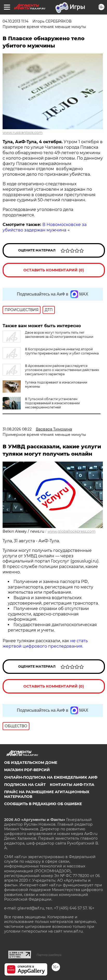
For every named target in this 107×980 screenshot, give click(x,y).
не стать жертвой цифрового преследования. (45, 643)
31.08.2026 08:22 (17, 429)
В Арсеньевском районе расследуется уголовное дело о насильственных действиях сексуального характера (62, 370)
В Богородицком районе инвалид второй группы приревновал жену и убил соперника (62, 351)
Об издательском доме (30, 762)
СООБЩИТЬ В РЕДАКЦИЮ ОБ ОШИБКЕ (43, 803)
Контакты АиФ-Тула (72, 784)
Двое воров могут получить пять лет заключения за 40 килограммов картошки (59, 335)
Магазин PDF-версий (27, 769)
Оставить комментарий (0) (53, 270)
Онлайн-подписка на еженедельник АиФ (50, 777)
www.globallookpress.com (72, 531)
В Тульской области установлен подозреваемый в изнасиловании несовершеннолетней (52, 403)
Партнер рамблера (49, 954)
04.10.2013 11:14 (15, 21)
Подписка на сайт (25, 784)
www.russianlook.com (23, 132)
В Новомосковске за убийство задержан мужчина (44, 227)
